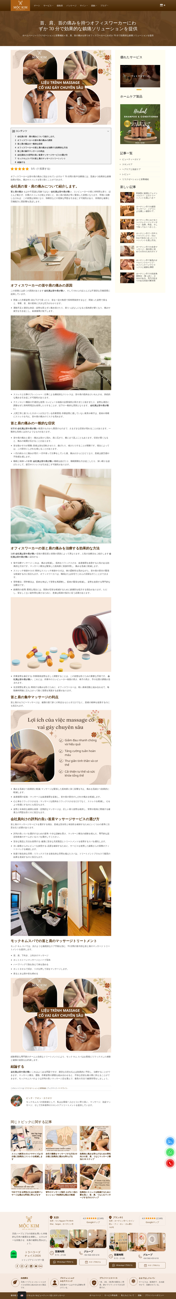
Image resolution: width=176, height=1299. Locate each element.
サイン (83, 5)
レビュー (126, 174)
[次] (156, 76)
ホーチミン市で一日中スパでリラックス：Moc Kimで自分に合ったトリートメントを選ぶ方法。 (146, 236)
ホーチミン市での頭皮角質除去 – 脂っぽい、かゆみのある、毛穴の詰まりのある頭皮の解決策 (146, 277)
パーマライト (62, 1088)
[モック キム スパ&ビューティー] (20, 5)
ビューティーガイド (131, 159)
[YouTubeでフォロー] (36, 1266)
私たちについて (127, 1295)
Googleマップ (93, 1222)
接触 (93, 5)
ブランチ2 (118, 1217)
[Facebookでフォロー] (17, 1266)
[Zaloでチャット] (40, 1266)
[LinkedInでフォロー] (31, 1266)
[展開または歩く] (108, 131)
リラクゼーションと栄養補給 (50, 35)
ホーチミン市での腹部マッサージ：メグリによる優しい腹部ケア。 (146, 208)
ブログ (103, 5)
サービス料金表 (111, 1295)
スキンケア (127, 164)
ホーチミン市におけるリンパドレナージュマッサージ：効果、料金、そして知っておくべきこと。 (146, 223)
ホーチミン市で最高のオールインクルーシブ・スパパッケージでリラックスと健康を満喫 (146, 263)
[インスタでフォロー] (22, 1266)
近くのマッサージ (57, 1295)
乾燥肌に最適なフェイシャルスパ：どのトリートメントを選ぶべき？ (146, 195)
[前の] (124, 76)
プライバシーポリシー (154, 1295)
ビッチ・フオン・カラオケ (39, 1098)
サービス (47, 5)
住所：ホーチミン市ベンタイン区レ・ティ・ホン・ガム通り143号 (121, 1223)
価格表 (60, 5)
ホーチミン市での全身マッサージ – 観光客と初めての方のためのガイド (146, 249)
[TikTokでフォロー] (26, 1266)
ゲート (37, 5)
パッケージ (71, 5)
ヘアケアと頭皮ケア (131, 169)
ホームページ (28, 35)
